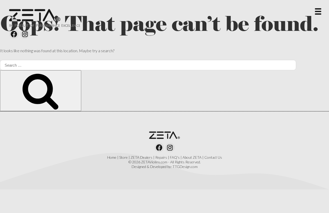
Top (316, 200)
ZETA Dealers (141, 157)
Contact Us (213, 157)
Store (123, 157)
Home (111, 157)
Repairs (161, 157)
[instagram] (25, 34)
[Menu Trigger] (318, 11)
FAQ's (175, 157)
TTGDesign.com (185, 166)
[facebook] (14, 34)
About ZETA (192, 157)
